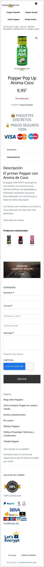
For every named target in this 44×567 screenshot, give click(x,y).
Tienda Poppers (11, 441)
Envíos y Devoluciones (15, 414)
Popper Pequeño (26, 105)
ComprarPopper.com (10, 5)
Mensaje (9, 333)
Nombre (9, 292)
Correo (8, 305)
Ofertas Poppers (12, 426)
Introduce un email (12, 316)
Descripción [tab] (11, 149)
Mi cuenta (8, 420)
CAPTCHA (8, 360)
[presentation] (19, 366)
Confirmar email (11, 325)
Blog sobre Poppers (13, 399)
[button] (36, 38)
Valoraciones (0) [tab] (13, 157)
